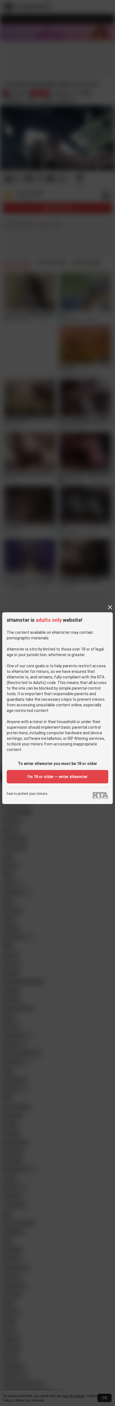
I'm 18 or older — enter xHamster (57, 776)
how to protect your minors (27, 794)
